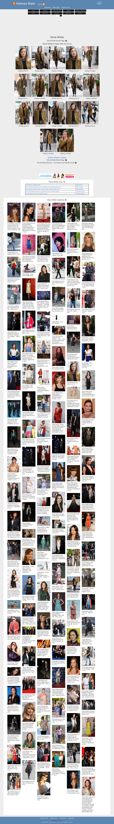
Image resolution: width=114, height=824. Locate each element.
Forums (57, 13)
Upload (68, 10)
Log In (100, 2)
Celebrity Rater (80, 191)
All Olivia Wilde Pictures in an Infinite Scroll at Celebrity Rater (42, 191)
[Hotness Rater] (24, 4)
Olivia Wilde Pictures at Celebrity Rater (36, 193)
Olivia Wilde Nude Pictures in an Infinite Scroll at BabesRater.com (44, 187)
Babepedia (47, 7)
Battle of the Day (80, 10)
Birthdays (68, 13)
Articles (45, 10)
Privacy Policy (59, 822)
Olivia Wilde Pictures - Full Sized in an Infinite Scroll (55, 163)
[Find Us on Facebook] (41, 4)
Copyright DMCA (44, 822)
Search (33, 13)
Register (99, 3)
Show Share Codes (57, 157)
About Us (71, 822)
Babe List (45, 13)
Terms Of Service (52, 822)
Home (33, 10)
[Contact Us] (39, 4)
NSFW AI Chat (65, 7)
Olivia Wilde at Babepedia (33, 185)
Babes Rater (56, 7)
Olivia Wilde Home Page (56, 41)
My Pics (80, 13)
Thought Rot (62, 818)
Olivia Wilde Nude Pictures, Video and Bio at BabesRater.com (43, 189)
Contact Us (65, 822)
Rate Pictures (57, 10)
